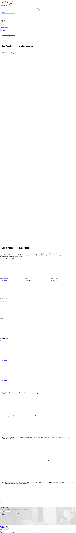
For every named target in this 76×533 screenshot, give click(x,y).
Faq (3, 37)
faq (3, 15)
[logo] (6, 4)
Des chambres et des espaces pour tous (8, 13)
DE (38, 10)
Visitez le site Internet (3, 280)
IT (37, 9)
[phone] (0, 31)
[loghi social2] (2, 526)
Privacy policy (13, 532)
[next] (1, 502)
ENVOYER (2, 514)
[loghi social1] (1, 526)
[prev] (0, 502)
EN (39, 9)
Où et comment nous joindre (7, 36)
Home (3, 12)
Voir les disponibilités (4, 27)
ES (39, 10)
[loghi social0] (0, 526)
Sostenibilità (4, 18)
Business (3, 16)
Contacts (3, 17)
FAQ (37, 532)
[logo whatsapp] (4, 31)
